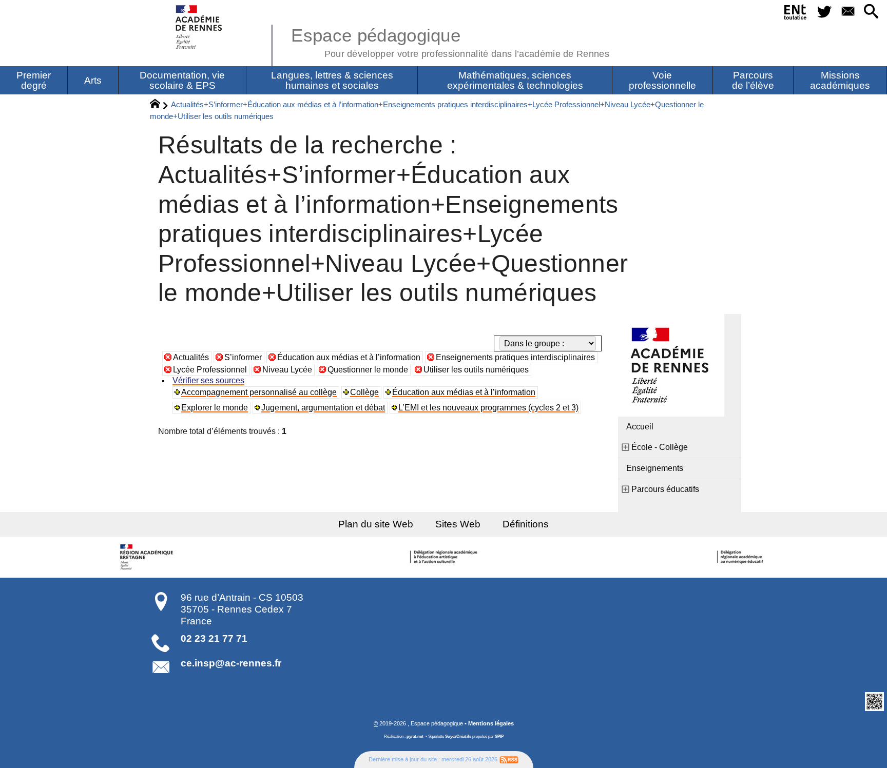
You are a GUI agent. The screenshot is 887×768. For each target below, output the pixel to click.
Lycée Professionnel (210, 369)
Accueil (639, 426)
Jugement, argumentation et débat (323, 407)
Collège (364, 392)
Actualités (191, 357)
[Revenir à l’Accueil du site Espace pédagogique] (199, 27)
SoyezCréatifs (458, 736)
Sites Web (457, 524)
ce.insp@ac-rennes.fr (231, 663)
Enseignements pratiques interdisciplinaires (515, 357)
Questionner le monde (367, 369)
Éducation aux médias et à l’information (348, 357)
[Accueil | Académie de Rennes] (147, 557)
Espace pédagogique (450, 41)
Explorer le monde (214, 407)
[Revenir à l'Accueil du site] (159, 105)
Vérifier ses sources (208, 380)
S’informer (243, 357)
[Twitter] (824, 12)
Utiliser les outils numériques (476, 369)
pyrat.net (415, 736)
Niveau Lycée (287, 369)
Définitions (526, 524)
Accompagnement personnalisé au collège (259, 392)
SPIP (499, 736)
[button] (871, 12)
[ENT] (796, 14)
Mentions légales (491, 723)
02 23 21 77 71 (214, 638)
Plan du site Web (375, 524)
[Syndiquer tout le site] (509, 759)
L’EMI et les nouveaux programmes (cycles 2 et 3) (488, 407)
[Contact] (847, 12)
